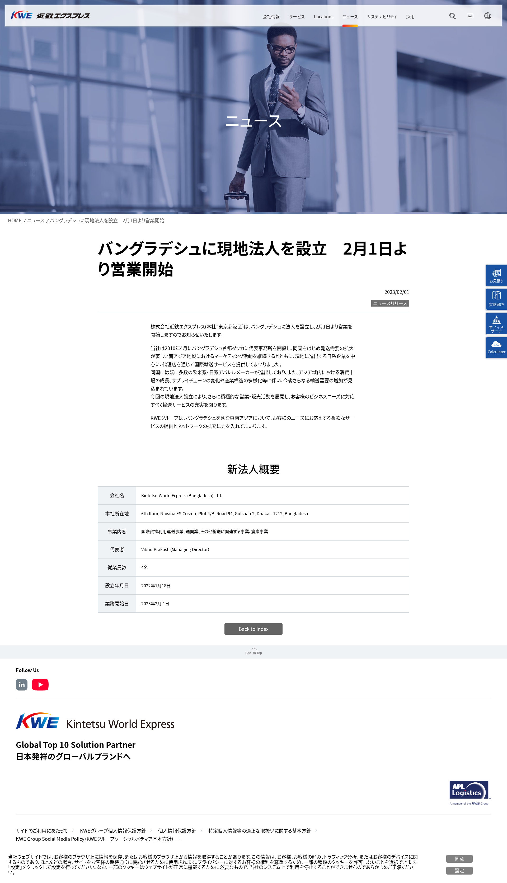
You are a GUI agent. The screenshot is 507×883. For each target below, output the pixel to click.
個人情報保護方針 (177, 830)
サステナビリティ (382, 16)
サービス (297, 16)
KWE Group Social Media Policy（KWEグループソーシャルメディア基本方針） (95, 838)
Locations (323, 16)
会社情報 (271, 16)
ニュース (350, 16)
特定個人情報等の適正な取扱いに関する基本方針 (259, 830)
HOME (15, 220)
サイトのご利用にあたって (42, 830)
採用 (410, 16)
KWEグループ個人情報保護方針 (113, 830)
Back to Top (253, 653)
